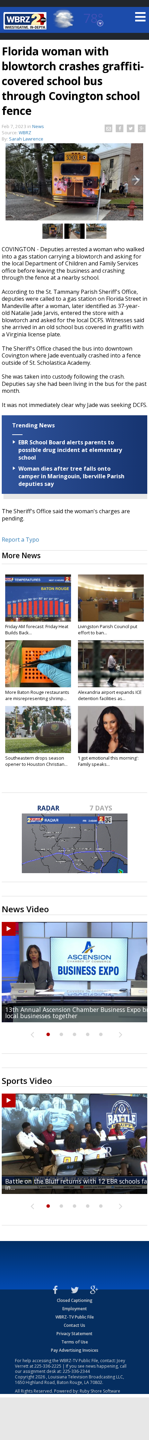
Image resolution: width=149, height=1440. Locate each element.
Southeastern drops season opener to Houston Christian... (36, 761)
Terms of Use (74, 1342)
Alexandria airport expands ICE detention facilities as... (110, 695)
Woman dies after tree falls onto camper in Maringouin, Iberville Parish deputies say (71, 476)
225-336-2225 (47, 1366)
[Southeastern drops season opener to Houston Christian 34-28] (38, 729)
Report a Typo (20, 539)
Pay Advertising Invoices (74, 1350)
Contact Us (74, 1325)
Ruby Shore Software (100, 1391)
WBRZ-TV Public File (74, 1317)
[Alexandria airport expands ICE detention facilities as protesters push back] (111, 663)
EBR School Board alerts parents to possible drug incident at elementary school (70, 449)
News (38, 126)
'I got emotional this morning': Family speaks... (108, 761)
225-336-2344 (76, 1371)
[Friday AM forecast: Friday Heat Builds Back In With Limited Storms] (38, 598)
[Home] (26, 20)
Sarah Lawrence (26, 139)
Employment (74, 1309)
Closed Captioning (75, 1300)
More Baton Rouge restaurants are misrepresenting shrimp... (37, 695)
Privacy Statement (74, 1334)
